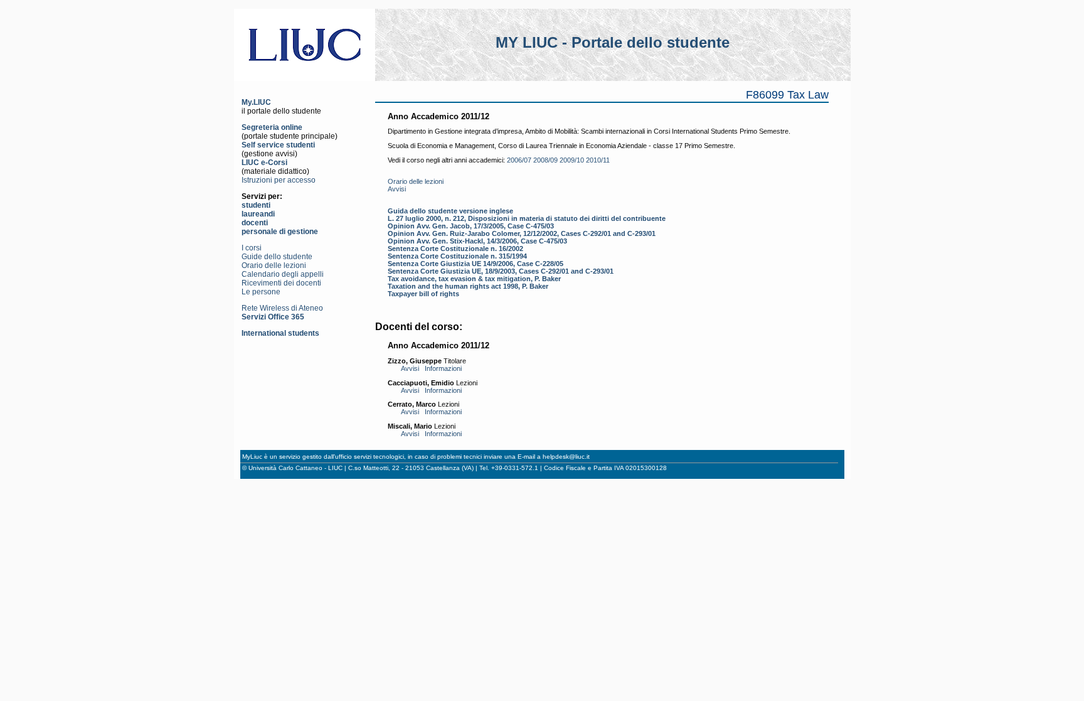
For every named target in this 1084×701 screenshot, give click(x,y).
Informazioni (443, 368)
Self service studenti (278, 145)
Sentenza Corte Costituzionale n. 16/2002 (455, 248)
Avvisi (397, 189)
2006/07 (519, 160)
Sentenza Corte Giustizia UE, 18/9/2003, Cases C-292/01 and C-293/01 (501, 271)
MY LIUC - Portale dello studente (613, 42)
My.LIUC (256, 102)
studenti (256, 205)
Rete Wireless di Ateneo (282, 308)
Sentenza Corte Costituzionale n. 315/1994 (457, 256)
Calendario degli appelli (283, 274)
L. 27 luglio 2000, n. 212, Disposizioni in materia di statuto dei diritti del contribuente (527, 218)
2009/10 (572, 160)
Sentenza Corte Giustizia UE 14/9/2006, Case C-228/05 (475, 263)
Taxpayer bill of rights (423, 293)
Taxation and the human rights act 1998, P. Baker (468, 286)
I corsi (252, 247)
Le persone (261, 291)
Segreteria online (272, 127)
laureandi (258, 214)
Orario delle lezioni (274, 265)
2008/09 (545, 160)
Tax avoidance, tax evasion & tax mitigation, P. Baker (474, 278)
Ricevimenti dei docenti (281, 283)
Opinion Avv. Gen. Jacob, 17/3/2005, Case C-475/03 (471, 226)
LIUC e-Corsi (264, 162)
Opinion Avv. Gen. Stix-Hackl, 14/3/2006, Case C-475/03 (477, 241)
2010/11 (598, 160)
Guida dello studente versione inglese (450, 211)
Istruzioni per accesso (279, 180)
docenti (255, 222)
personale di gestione (280, 231)
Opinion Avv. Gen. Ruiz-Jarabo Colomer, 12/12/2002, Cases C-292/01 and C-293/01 (522, 233)
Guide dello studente (277, 256)
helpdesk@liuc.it (566, 456)
